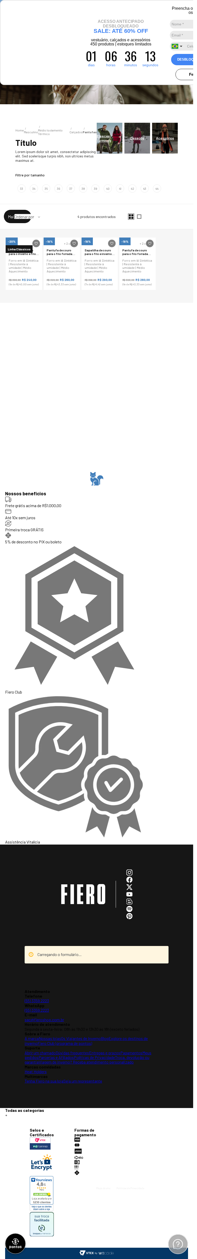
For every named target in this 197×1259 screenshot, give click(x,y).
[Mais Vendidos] (27, 216)
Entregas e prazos (104, 1052)
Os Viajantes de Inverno (81, 1038)
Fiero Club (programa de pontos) (64, 1043)
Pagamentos (131, 1052)
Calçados (76, 132)
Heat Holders (36, 1071)
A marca (32, 1038)
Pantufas (90, 132)
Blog (105, 1038)
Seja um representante (82, 1080)
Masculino (31, 132)
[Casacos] (137, 138)
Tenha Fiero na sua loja (44, 1080)
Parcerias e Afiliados (56, 1057)
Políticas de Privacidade (94, 1057)
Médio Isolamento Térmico (50, 132)
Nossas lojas (50, 1038)
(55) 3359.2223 (37, 1000)
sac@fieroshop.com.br (44, 1019)
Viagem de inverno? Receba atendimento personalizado (86, 1061)
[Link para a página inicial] (19, 130)
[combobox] (177, 46)
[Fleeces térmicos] (109, 138)
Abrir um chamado (40, 1052)
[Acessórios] (165, 138)
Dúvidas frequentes (72, 1052)
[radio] (131, 216)
